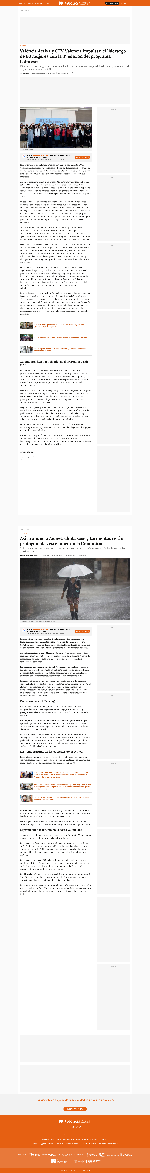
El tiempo (23, 533)
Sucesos (96, 1135)
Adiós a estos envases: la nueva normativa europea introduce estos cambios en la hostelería (61, 798)
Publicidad (102, 1144)
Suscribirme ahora (75, 1109)
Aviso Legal (59, 1144)
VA (44, 3)
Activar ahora (81, 157)
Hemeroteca (104, 1139)
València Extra (24, 73)
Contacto (35, 1144)
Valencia (23, 46)
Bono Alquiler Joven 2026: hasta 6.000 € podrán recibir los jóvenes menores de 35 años (61, 349)
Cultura (89, 1135)
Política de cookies (89, 1144)
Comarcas (56, 1135)
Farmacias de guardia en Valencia (62, 1139)
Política (64, 1135)
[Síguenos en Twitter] (35, 3)
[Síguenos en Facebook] (32, 3)
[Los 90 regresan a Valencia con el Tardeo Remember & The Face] (26, 337)
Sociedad (81, 1135)
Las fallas (45, 1139)
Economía (72, 1135)
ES (48, 3)
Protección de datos (73, 1144)
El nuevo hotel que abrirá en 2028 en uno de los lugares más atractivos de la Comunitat (59, 326)
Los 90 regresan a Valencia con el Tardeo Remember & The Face (60, 338)
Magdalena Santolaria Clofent (29, 555)
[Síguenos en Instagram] (38, 3)
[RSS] (40, 3)
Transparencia (113, 1144)
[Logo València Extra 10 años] (75, 1123)
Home (21, 10)
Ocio (103, 1135)
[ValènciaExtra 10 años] (75, 3)
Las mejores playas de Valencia (86, 1139)
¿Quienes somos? (47, 1144)
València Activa (27, 458)
